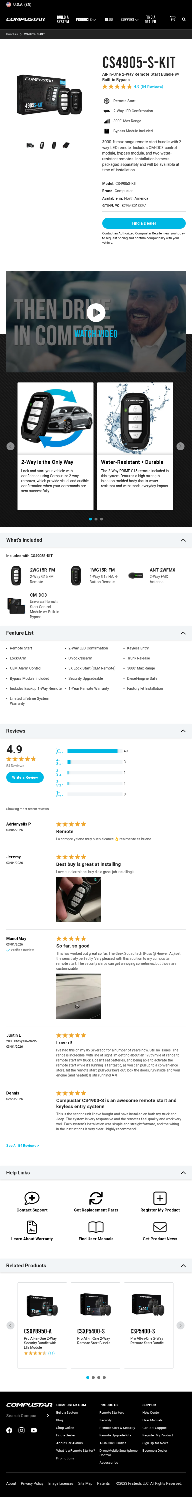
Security (106, 1420)
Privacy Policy (32, 1483)
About (11, 1483)
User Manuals (152, 1420)
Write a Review (25, 777)
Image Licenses (61, 1483)
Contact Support (155, 1428)
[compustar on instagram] (21, 1430)
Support (150, 1405)
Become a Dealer (154, 1450)
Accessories (109, 1462)
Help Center (151, 1412)
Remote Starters (112, 1412)
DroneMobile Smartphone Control (119, 1452)
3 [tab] (101, 519)
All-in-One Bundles (113, 1443)
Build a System (63, 19)
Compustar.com (71, 1405)
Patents (103, 1483)
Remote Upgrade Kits (115, 1435)
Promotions (65, 1458)
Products (109, 1405)
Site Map (85, 1483)
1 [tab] (90, 519)
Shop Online (65, 1428)
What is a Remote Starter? (75, 1450)
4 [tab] (104, 1377)
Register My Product (157, 1435)
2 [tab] (96, 519)
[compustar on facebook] (9, 1430)
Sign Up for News (155, 1443)
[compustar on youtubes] (34, 1430)
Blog (109, 19)
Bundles (12, 34)
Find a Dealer (150, 19)
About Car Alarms (69, 1443)
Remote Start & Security (117, 1428)
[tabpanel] (56, 446)
